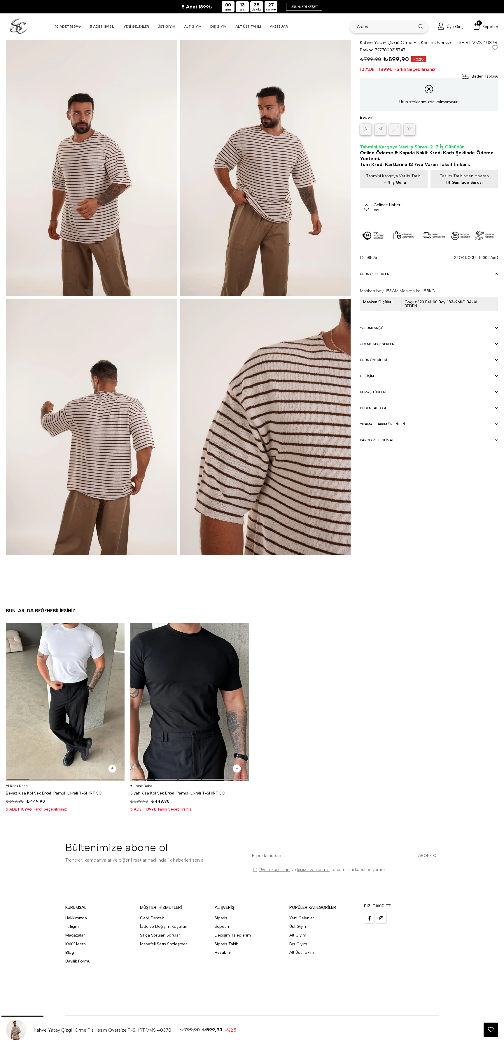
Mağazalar (75, 935)
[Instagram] (381, 918)
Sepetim (222, 926)
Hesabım (223, 952)
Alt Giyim (297, 935)
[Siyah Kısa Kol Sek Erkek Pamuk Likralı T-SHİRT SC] (189, 702)
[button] (18, 779)
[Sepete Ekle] (112, 768)
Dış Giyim (298, 944)
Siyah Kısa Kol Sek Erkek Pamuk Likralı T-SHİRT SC (177, 793)
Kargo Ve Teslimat (377, 440)
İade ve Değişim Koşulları (163, 926)
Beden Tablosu (373, 408)
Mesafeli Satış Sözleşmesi (164, 944)
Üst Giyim (298, 926)
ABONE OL (428, 855)
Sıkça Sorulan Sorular (160, 935)
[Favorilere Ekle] (495, 48)
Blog (69, 952)
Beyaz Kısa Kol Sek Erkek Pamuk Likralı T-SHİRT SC (54, 793)
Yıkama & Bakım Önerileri (382, 424)
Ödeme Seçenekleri (377, 344)
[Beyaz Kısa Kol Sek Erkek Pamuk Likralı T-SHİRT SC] (65, 702)
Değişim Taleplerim (233, 935)
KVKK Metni (76, 944)
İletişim (72, 926)
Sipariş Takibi (227, 944)
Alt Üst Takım (301, 952)
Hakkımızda (76, 918)
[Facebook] (369, 918)
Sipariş (221, 918)
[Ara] (421, 26)
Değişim (367, 376)
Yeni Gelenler (301, 918)
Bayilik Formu (77, 961)
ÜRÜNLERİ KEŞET (304, 7)
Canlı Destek (152, 918)
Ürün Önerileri (373, 360)
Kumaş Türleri (373, 392)
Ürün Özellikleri (375, 274)
